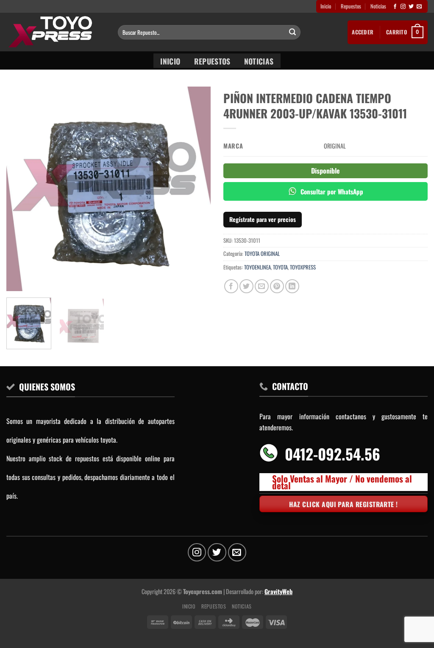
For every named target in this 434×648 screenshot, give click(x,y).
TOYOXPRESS (303, 267)
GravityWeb (278, 591)
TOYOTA (280, 267)
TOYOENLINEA (257, 267)
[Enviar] (293, 32)
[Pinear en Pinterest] (277, 286)
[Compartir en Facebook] (231, 286)
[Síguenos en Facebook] (395, 7)
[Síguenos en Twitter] (411, 7)
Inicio (325, 6)
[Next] (195, 188)
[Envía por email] (262, 286)
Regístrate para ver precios (262, 219)
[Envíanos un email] (419, 7)
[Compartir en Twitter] (246, 286)
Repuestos (351, 6)
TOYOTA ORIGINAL (262, 254)
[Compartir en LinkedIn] (292, 286)
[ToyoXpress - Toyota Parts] (55, 32)
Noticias (378, 6)
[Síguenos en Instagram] (403, 7)
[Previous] (21, 188)
